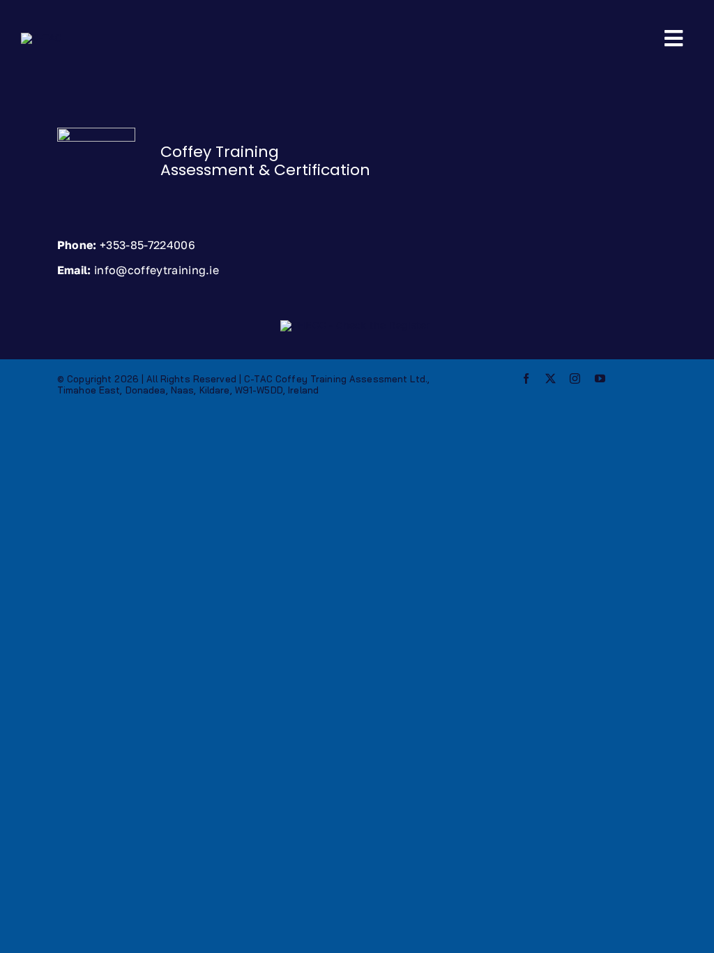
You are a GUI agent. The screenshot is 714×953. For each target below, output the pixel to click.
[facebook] (526, 378)
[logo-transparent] (41, 37)
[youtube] (600, 378)
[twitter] (550, 378)
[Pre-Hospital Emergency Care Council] (355, 325)
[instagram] (575, 378)
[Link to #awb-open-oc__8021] (673, 38)
